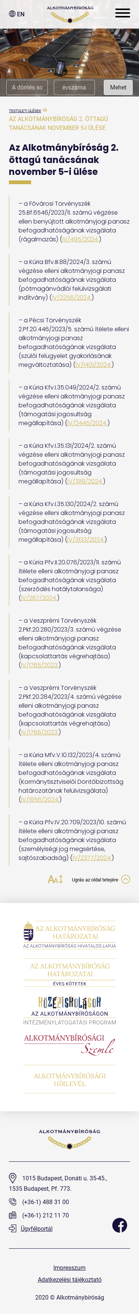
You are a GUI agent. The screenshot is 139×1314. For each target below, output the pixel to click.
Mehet (118, 87)
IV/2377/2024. (92, 858)
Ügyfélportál (37, 1228)
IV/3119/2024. (85, 481)
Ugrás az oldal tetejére (95, 880)
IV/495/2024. (80, 239)
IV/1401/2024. (94, 365)
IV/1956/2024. (40, 799)
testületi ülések (25, 111)
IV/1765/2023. (40, 665)
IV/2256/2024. (72, 297)
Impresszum (69, 1267)
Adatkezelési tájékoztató (70, 1279)
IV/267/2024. (39, 598)
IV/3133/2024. (86, 539)
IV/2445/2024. (87, 423)
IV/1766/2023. (40, 732)
